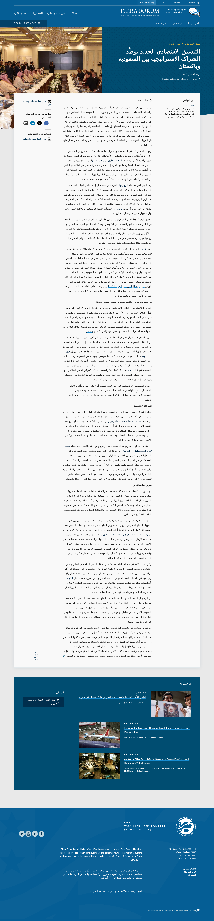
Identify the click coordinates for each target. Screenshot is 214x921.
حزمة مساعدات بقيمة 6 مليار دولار (125, 421)
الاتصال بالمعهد (189, 869)
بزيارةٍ (120, 209)
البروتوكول (123, 185)
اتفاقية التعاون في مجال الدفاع (107, 160)
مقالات (73, 13)
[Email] (25, 123)
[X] (39, 123)
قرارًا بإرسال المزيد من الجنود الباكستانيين (124, 286)
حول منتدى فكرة (56, 13)
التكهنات (70, 578)
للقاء (130, 370)
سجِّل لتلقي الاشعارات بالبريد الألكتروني (44, 702)
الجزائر (183, 23)
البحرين (174, 23)
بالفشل (89, 331)
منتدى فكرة (20, 13)
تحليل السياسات (192, 43)
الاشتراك (192, 875)
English (165, 79)
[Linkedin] (32, 123)
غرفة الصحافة (190, 872)
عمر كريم (187, 74)
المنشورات (37, 13)
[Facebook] (46, 123)
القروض (143, 249)
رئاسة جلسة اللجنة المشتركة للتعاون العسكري (125, 534)
